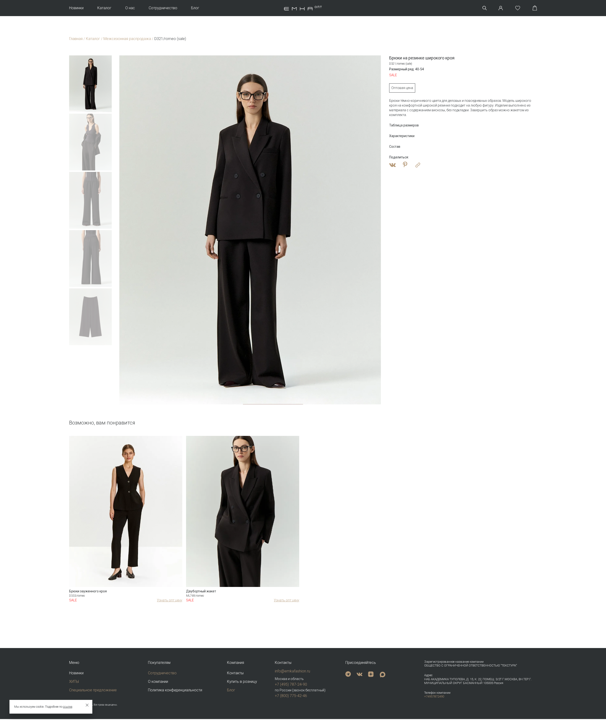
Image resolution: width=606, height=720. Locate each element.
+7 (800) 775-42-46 (291, 695)
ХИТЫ (74, 681)
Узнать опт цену (169, 600)
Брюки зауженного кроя (88, 591)
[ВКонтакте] (392, 165)
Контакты (235, 673)
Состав (394, 146)
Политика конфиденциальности (175, 690)
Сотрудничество (163, 8)
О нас (130, 8)
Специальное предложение (93, 690)
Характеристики (401, 136)
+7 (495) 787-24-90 (291, 684)
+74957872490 (434, 696)
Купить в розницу (242, 681)
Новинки (76, 8)
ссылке (67, 706)
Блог (195, 8)
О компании (158, 681)
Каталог (104, 8)
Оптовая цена (402, 88)
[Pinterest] (405, 165)
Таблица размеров (404, 125)
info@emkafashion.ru (292, 671)
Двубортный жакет (201, 591)
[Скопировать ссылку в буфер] (417, 165)
